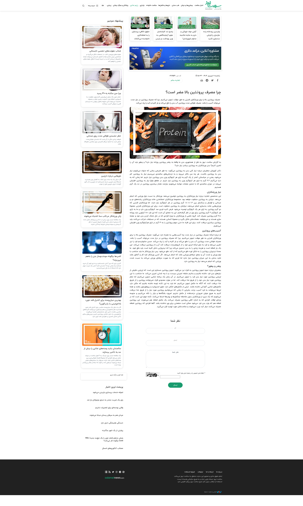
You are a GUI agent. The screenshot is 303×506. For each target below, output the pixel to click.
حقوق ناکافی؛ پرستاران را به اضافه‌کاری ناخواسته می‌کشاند (140, 35)
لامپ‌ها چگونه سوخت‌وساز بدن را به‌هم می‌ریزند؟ (103, 258)
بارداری (142, 5)
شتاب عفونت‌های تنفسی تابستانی (105, 51)
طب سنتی (175, 5)
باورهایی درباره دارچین (111, 176)
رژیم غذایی (134, 5)
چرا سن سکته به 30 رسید (109, 93)
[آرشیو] (106, 472)
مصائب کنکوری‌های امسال (112, 448)
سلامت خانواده (151, 5)
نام (175, 328)
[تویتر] (113, 472)
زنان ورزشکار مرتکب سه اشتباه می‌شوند (102, 216)
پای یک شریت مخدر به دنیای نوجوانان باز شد (105, 400)
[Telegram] (207, 80)
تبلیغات (200, 472)
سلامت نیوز (211, 5)
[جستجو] (83, 5)
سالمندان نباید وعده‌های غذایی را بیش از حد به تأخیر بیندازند (102, 350)
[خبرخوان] (109, 472)
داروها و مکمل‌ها (164, 5)
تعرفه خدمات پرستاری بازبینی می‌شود (108, 392)
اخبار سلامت (199, 5)
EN (103, 6)
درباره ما (219, 472)
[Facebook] (217, 80)
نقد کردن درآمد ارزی (116, 375)
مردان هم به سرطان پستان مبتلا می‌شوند (106, 415)
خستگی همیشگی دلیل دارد (112, 423)
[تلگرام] (119, 472)
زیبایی (109, 5)
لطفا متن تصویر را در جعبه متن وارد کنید (191, 373)
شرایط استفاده (190, 472)
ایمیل (175, 340)
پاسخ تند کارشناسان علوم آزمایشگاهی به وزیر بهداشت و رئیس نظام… (164, 37)
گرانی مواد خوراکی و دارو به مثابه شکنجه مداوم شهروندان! (188, 35)
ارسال (175, 385)
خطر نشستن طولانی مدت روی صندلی (104, 135)
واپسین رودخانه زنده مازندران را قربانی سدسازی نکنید (211, 35)
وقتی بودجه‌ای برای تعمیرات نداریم (109, 407)
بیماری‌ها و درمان (187, 5)
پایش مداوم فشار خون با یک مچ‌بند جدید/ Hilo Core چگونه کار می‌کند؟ (104, 439)
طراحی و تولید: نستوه (210, 492)
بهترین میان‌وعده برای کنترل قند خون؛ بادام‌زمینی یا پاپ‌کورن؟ (103, 302)
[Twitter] (212, 80)
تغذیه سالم (175, 80)
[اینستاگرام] (116, 472)
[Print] (201, 80)
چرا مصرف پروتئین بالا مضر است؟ (193, 92)
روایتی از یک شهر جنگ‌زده (112, 430)
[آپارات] (123, 472)
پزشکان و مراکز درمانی (120, 5)
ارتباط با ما (209, 472)
